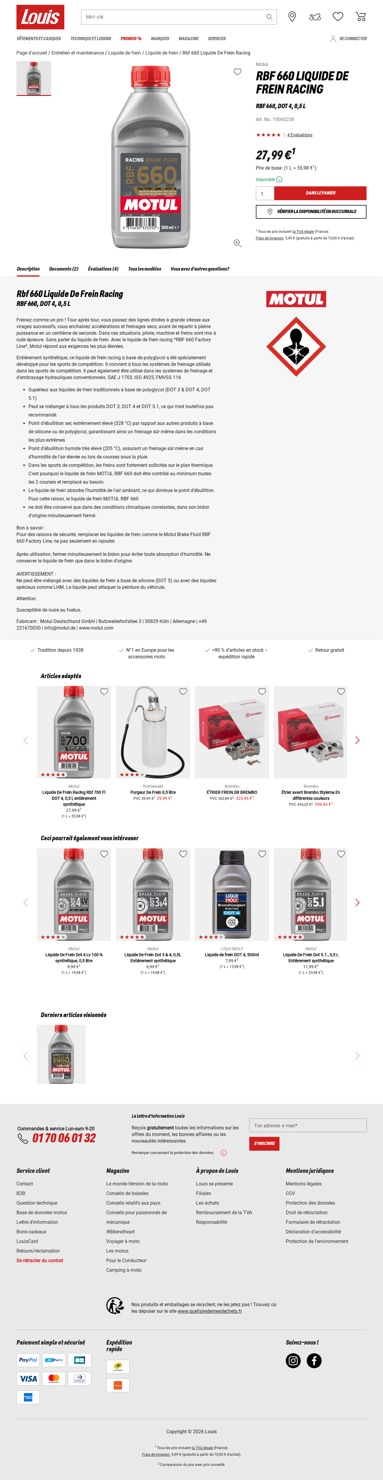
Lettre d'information (37, 1222)
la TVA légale (303, 232)
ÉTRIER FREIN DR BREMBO (232, 792)
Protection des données (310, 1203)
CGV (290, 1193)
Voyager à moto (123, 1241)
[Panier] (361, 16)
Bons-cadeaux (31, 1232)
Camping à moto (124, 1270)
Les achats (207, 1203)
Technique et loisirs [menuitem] (90, 38)
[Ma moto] (315, 16)
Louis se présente (214, 1184)
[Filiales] (292, 16)
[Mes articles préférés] (338, 16)
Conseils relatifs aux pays (133, 1203)
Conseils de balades (127, 1193)
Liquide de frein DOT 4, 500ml (232, 954)
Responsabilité (211, 1222)
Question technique (36, 1203)
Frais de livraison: (270, 238)
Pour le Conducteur (126, 1260)
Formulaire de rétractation (313, 1222)
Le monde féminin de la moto (137, 1184)
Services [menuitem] (217, 38)
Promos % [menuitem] (131, 38)
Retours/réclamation (38, 1251)
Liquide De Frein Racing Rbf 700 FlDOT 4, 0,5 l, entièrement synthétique (73, 798)
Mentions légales (304, 1184)
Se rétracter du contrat (39, 1260)
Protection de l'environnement (317, 1241)
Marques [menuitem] (160, 38)
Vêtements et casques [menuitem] (38, 38)
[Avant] (357, 740)
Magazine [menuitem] (188, 38)
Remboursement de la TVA (224, 1212)
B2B (20, 1193)
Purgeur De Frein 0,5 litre (153, 792)
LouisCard (27, 1241)
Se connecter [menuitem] (353, 38)
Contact (24, 1184)
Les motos (117, 1251)
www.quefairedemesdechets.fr (210, 1311)
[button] (269, 17)
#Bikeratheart (120, 1232)
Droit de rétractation (307, 1212)
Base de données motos (41, 1212)
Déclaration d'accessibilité (313, 1232)
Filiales (203, 1193)
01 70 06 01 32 (63, 1138)
